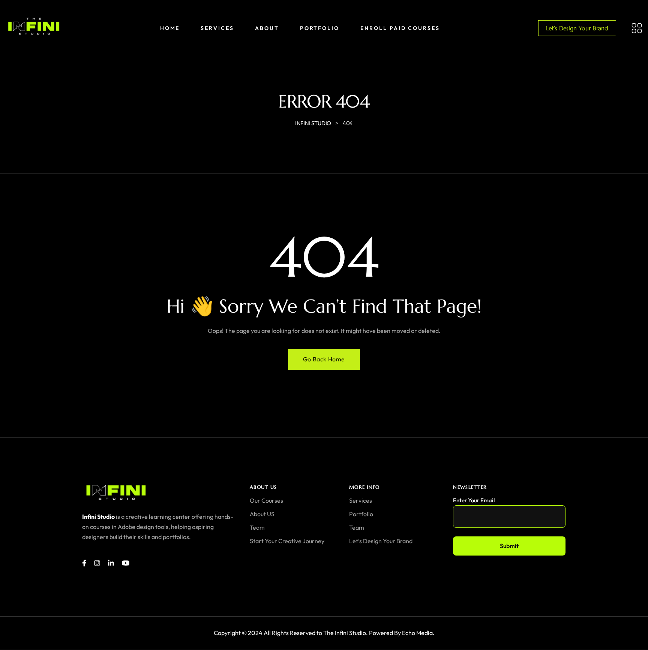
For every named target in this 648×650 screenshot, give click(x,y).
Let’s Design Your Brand (577, 28)
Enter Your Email (474, 500)
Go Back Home (324, 359)
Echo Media (417, 633)
